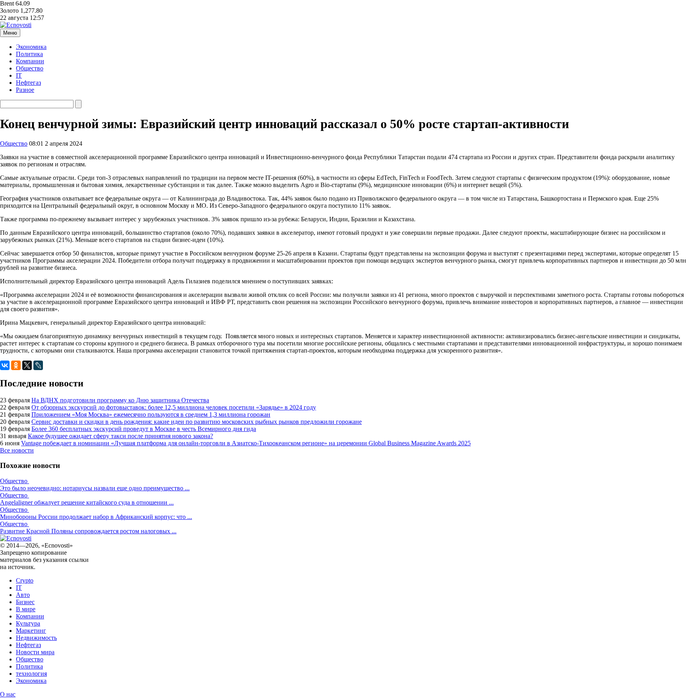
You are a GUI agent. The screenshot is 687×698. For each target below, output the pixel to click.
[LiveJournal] (38, 365)
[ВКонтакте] (5, 365)
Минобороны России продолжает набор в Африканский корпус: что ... (96, 516)
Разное (25, 89)
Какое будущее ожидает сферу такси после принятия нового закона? (120, 436)
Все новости (17, 450)
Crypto (24, 580)
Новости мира (35, 652)
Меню (10, 33)
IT (19, 75)
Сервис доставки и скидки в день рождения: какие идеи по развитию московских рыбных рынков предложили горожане (196, 421)
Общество (29, 68)
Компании (30, 61)
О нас (8, 694)
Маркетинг (31, 630)
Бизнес (25, 602)
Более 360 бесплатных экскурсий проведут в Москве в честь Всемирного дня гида (143, 428)
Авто (23, 594)
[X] (27, 365)
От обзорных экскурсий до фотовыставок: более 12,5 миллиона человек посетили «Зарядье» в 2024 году (173, 407)
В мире (25, 609)
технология (31, 673)
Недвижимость (36, 637)
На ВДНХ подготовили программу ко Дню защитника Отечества (120, 400)
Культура (28, 623)
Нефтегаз (28, 82)
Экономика (31, 46)
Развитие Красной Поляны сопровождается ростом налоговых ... (88, 531)
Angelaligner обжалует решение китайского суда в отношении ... (87, 502)
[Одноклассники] (16, 365)
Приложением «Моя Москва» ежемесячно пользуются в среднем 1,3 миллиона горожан (150, 414)
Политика (29, 54)
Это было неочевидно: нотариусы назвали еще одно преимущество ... (95, 488)
